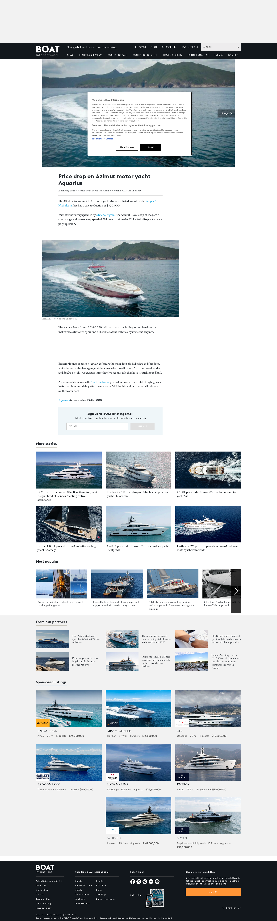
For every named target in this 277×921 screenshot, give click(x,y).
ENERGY (183, 784)
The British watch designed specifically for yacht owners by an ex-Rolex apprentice (226, 639)
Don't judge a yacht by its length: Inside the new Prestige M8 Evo (85, 661)
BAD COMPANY (49, 784)
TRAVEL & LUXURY (172, 55)
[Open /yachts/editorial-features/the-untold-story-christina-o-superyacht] (228, 584)
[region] (140, 124)
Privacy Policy (44, 908)
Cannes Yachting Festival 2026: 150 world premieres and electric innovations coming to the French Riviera (225, 661)
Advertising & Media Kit (49, 881)
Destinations (82, 894)
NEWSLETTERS (189, 47)
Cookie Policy (43, 903)
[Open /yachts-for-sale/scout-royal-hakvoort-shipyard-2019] (208, 815)
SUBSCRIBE (169, 47)
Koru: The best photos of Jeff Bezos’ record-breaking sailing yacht (61, 603)
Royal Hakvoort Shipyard (191, 843)
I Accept (150, 147)
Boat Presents (83, 903)
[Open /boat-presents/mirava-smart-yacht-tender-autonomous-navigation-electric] (122, 639)
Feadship (112, 789)
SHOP (154, 47)
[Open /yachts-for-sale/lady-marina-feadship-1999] (138, 762)
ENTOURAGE (47, 731)
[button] (226, 113)
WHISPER (114, 838)
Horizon (111, 735)
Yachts (78, 881)
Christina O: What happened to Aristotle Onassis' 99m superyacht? (225, 603)
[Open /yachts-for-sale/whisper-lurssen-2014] (138, 815)
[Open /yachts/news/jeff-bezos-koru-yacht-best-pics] (61, 584)
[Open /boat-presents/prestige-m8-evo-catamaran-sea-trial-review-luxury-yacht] (52, 661)
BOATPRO (233, 55)
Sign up (213, 891)
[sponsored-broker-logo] (43, 726)
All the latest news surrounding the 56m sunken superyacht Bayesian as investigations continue (172, 605)
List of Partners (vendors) (102, 139)
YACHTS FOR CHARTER (145, 55)
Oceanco (182, 735)
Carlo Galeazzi (100, 382)
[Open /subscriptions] (152, 899)
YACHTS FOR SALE (117, 55)
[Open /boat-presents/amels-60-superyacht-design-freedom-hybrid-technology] (122, 661)
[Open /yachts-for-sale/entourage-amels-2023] (69, 708)
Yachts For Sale (83, 885)
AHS (180, 731)
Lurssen (111, 843)
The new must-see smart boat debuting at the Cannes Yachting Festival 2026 (156, 639)
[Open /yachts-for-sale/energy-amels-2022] (208, 762)
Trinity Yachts (45, 789)
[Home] (50, 51)
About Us (41, 885)
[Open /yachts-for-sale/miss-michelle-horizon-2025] (138, 708)
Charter (79, 890)
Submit (142, 426)
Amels (41, 735)
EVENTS (218, 55)
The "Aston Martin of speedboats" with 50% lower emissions (87, 639)
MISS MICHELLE (119, 731)
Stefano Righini (105, 215)
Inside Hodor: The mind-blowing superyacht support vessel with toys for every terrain (116, 603)
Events (100, 881)
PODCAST (140, 47)
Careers (40, 894)
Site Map (101, 894)
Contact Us (42, 890)
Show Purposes (127, 147)
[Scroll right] (236, 591)
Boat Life (80, 899)
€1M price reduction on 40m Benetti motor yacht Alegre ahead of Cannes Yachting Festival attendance (67, 496)
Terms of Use (43, 899)
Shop (99, 890)
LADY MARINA (117, 784)
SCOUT (182, 838)
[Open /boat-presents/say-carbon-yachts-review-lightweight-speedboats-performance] (52, 639)
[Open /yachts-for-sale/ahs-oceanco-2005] (208, 708)
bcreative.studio (105, 899)
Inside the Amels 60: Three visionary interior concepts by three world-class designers (156, 661)
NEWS (70, 55)
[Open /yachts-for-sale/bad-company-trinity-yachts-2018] (69, 762)
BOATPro (101, 885)
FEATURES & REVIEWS (90, 55)
